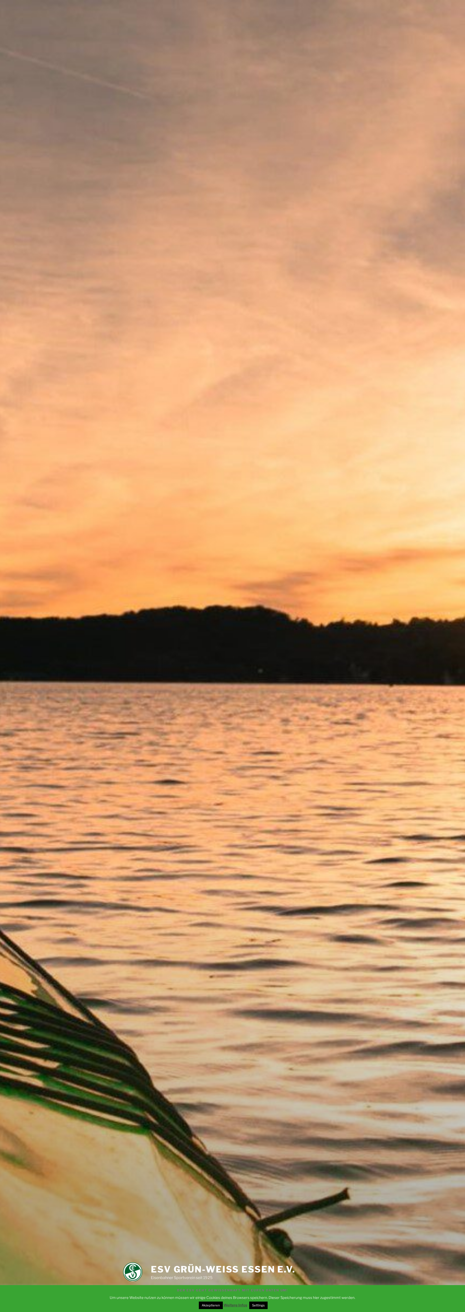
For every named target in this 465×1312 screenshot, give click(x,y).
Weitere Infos (235, 1305)
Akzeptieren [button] (211, 1305)
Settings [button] (258, 1305)
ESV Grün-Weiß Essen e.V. (223, 1269)
